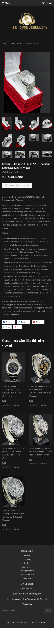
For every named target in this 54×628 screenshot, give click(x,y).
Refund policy (27, 578)
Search (27, 556)
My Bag (48, 3)
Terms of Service (27, 575)
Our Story (27, 560)
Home (4, 44)
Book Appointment (27, 571)
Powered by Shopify (39, 623)
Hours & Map (27, 567)
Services (27, 563)
